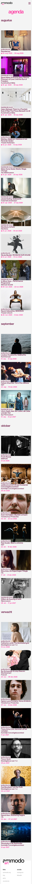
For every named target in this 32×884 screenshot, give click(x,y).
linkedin (19, 875)
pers (4, 878)
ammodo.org (7, 872)
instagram (20, 872)
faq (4, 875)
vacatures (6, 881)
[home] (6, 3)
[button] (29, 3)
